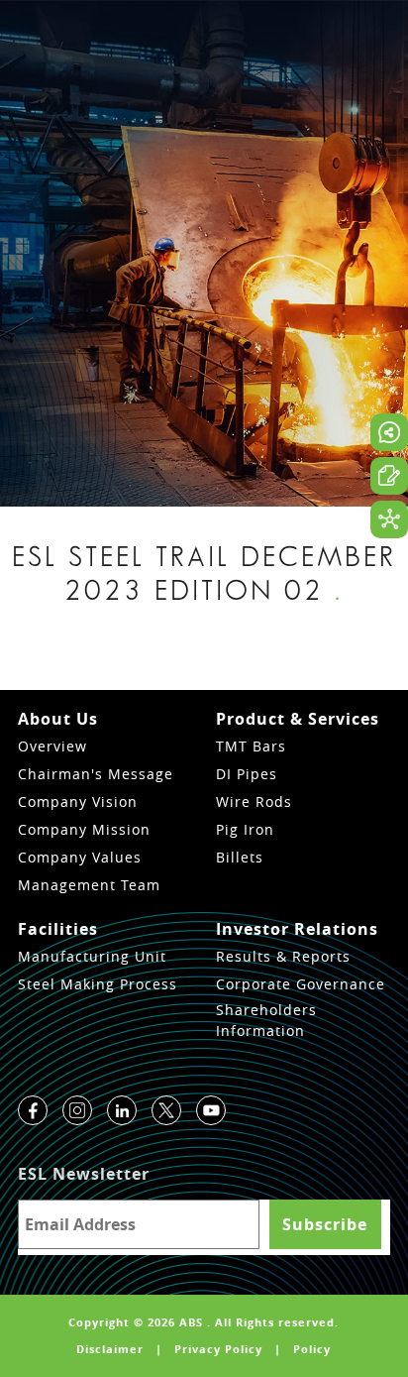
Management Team (89, 884)
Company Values (80, 857)
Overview (52, 746)
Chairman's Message (95, 773)
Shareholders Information (266, 1020)
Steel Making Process (97, 984)
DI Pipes (246, 773)
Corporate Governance (300, 984)
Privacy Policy (218, 1348)
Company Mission (84, 829)
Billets (239, 857)
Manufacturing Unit (92, 956)
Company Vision (78, 801)
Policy (312, 1348)
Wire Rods (254, 801)
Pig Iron (245, 829)
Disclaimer (110, 1348)
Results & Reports (283, 956)
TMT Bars (251, 746)
